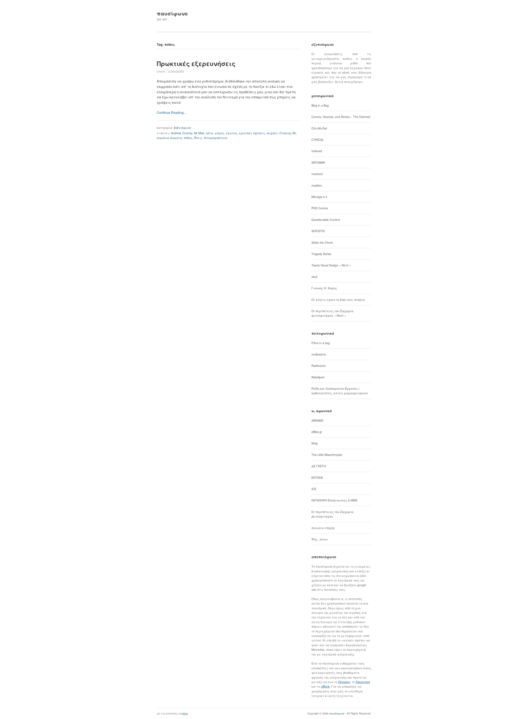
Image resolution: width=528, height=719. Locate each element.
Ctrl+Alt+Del (319, 128)
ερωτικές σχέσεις (252, 133)
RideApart (317, 377)
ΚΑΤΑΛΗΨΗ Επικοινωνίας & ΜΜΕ (334, 500)
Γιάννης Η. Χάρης (324, 288)
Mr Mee (199, 133)
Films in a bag (320, 343)
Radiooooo (318, 366)
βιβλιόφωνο (182, 128)
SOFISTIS (318, 231)
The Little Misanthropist (326, 455)
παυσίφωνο (172, 13)
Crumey (187, 133)
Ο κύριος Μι (287, 133)
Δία (185, 713)
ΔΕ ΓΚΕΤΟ (318, 466)
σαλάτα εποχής (323, 528)
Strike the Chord (322, 242)
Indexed (316, 151)
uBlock (325, 686)
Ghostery (344, 682)
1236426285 (175, 71)
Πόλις (198, 138)
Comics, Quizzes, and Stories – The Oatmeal (340, 117)
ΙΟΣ (313, 489)
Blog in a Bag (320, 105)
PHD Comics (319, 208)
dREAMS (317, 420)
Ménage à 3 (319, 197)
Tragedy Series (321, 254)
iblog (314, 443)
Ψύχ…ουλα (319, 539)
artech (161, 71)
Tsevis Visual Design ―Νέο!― (331, 265)
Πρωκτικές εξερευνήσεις (196, 63)
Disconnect (363, 682)
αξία (209, 133)
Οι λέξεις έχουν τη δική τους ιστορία (338, 300)
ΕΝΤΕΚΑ (317, 477)
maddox (316, 185)
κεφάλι (272, 133)
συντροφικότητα (215, 138)
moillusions (318, 354)
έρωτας (231, 133)
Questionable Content (325, 220)
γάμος (219, 133)
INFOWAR (318, 162)
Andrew (176, 133)
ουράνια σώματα (169, 138)
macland (317, 174)
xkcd (314, 277)
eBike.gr (316, 432)
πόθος (188, 138)
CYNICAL (317, 140)
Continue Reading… (172, 112)
